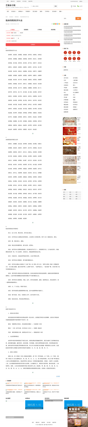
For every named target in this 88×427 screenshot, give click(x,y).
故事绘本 (20, 11)
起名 (76, 198)
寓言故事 (66, 90)
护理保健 (66, 99)
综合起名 (66, 109)
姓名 (64, 196)
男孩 (64, 198)
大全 (64, 194)
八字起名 (66, 82)
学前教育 (28, 11)
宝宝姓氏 (8, 35)
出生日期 (8, 41)
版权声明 (30, 1)
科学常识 (75, 104)
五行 (64, 192)
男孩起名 (17, 16)
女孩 (70, 194)
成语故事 (66, 94)
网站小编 (7, 23)
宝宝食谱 (54, 11)
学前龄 (65, 87)
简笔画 (74, 107)
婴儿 (74, 85)
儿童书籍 (75, 80)
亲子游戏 (75, 78)
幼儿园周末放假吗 (10, 417)
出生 (70, 192)
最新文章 (13, 1)
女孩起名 (66, 85)
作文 (65, 80)
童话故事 (66, 107)
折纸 (74, 97)
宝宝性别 (8, 38)
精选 (70, 198)
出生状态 (8, 32)
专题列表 (18, 1)
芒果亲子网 (10, 5)
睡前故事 (66, 104)
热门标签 (24, 1)
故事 (76, 196)
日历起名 (66, 102)
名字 (76, 192)
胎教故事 (66, 112)
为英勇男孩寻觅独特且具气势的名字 (14, 385)
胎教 (41, 11)
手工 (74, 94)
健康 (60, 11)
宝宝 (70, 196)
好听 (76, 194)
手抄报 (65, 97)
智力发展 (35, 11)
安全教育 (75, 87)
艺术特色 (47, 11)
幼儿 (65, 92)
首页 (8, 1)
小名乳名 (75, 90)
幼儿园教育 (76, 92)
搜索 (56, 6)
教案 (74, 99)
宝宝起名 (13, 11)
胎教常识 (75, 109)
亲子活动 (66, 78)
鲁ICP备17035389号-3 (48, 424)
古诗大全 (75, 82)
